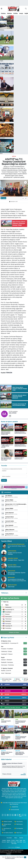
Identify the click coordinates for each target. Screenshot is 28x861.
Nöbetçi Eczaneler (8, 821)
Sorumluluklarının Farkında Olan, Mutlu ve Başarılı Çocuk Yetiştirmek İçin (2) (17, 580)
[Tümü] (26, 541)
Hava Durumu (19, 821)
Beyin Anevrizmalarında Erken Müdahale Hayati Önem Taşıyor (6, 459)
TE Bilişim (17, 847)
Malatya (9, 13)
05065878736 (15, 806)
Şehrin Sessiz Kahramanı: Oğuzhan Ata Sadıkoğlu (16, 573)
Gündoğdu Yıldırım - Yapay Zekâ (16, 560)
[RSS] (25, 815)
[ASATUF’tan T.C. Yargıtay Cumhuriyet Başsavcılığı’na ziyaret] (14, 188)
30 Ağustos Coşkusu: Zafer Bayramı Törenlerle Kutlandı (12, 764)
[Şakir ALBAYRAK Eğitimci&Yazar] (4, 545)
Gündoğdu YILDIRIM (13, 558)
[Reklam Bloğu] (14, 487)
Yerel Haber (19, 842)
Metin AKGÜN (11, 577)
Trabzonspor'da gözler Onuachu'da (6, 721)
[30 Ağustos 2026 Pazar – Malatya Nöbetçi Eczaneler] (21, 427)
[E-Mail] (10, 416)
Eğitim (8, 842)
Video (15, 837)
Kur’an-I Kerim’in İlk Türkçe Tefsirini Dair (17, 546)
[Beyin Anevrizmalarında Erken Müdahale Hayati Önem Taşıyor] (7, 453)
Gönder (4, 480)
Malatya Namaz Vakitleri (6, 825)
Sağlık (14, 156)
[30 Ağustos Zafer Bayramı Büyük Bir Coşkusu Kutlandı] (7, 745)
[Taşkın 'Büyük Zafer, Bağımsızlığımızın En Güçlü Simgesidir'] (21, 745)
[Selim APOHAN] (4, 414)
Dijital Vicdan (11, 586)
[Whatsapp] (23, 815)
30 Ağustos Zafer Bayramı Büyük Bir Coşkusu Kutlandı (6, 753)
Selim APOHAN (12, 413)
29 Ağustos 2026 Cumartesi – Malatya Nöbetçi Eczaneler (7, 446)
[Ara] (26, 9)
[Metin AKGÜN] (4, 579)
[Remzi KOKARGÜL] (4, 552)
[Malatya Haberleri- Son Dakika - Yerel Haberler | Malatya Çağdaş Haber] (13, 8)
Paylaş (4, 198)
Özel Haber (14, 843)
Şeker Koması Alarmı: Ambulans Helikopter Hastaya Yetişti (5, 433)
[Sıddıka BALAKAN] (4, 585)
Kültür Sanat (13, 842)
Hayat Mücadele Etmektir (14, 566)
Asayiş (21, 13)
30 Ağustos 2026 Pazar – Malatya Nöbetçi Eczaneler (20, 432)
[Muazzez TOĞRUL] (4, 565)
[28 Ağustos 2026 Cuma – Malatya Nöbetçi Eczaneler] (21, 440)
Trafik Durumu (19, 824)
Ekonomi (4, 842)
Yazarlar (21, 837)
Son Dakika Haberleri (8, 832)
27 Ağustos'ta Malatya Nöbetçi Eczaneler (19, 458)
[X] (5, 815)
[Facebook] (3, 815)
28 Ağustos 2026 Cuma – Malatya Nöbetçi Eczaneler (20, 445)
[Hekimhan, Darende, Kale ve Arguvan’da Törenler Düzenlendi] (21, 730)
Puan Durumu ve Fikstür (6, 829)
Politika (15, 13)
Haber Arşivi (19, 832)
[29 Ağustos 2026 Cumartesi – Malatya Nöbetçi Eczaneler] (7, 440)
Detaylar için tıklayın (14, 632)
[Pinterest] (8, 815)
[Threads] (18, 815)
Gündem (3, 13)
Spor (2, 719)
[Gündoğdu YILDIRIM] (4, 559)
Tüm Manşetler (19, 828)
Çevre (24, 842)
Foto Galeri (9, 837)
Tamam (9, 853)
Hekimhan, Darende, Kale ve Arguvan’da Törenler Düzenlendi (20, 737)
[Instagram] (10, 815)
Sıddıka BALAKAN (12, 585)
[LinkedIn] (13, 815)
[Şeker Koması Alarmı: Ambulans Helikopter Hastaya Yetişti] (7, 427)
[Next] (20, 815)
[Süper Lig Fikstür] (26, 637)
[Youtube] (15, 815)
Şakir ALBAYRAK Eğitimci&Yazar (16, 544)
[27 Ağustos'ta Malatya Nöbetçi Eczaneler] (21, 453)
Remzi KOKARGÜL (12, 551)
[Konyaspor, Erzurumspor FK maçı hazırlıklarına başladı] (21, 714)
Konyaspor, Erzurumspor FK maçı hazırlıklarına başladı (20, 722)
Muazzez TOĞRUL (12, 565)
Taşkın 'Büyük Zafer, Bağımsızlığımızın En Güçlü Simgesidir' (19, 753)
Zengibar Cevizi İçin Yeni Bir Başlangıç (15, 553)
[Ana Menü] (1, 8)
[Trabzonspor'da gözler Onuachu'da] (7, 714)
